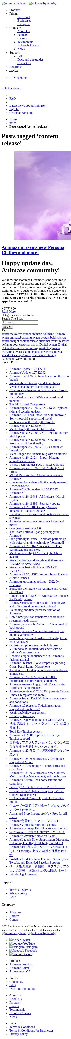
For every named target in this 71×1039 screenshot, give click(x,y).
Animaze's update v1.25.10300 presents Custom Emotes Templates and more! (39, 693)
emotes (19, 348)
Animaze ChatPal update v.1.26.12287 (33, 489)
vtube (43, 355)
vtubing (51, 355)
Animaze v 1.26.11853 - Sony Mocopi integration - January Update (33, 508)
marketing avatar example (18, 351)
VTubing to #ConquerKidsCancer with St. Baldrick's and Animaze (35, 650)
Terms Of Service (20, 889)
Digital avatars (48, 344)
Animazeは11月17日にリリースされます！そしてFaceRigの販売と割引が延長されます (38, 851)
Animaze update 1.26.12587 (27, 425)
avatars (45, 337)
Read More (9, 311)
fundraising (31, 348)
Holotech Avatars (28, 45)
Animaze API (17, 493)
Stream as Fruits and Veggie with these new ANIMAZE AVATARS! (36, 562)
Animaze (48, 334)
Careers (22, 38)
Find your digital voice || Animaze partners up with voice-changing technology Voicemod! (37, 540)
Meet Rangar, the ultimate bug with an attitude (38, 454)
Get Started (21, 77)
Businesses (24, 20)
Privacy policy (18, 893)
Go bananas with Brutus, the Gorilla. (32, 422)
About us (15, 912)
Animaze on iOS (19, 971)
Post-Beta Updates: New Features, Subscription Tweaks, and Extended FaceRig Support (39, 860)
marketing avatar (49, 348)
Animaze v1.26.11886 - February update (34, 503)
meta (37, 351)
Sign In (14, 109)
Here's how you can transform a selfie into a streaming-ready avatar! (36, 618)
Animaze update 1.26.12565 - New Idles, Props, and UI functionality (35, 441)
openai (58, 351)
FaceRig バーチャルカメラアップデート (37, 787)
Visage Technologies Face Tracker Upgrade (36, 464)
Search (7, 326)
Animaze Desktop (20, 964)
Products (14, 10)
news (12, 123)
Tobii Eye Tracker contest (25, 731)
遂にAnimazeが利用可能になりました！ (37, 832)
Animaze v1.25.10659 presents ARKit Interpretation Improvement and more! (33, 678)
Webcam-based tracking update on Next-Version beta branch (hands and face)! (34, 384)
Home (13, 119)
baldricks (56, 337)
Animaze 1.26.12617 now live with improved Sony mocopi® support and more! (37, 416)
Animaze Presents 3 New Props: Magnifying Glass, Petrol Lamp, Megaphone (37, 664)
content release (29, 341)
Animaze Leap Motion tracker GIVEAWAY (37, 719)
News (21, 49)
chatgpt (15, 341)
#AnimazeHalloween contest (27, 712)
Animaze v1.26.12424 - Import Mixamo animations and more (34, 459)
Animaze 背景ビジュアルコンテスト (34, 821)
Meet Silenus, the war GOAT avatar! (32, 429)
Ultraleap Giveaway (22, 716)
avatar (6, 334)
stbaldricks (9, 355)
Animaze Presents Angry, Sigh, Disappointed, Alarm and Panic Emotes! (37, 686)
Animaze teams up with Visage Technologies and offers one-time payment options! (37, 604)
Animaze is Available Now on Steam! (32, 836)
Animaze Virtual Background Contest (32, 824)
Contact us (24, 63)
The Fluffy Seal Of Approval (27, 404)
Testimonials (25, 41)
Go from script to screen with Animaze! (34, 645)
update (34, 355)
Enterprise (23, 24)
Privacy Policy (18, 1034)
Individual (23, 17)
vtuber (27, 334)
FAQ (20, 56)
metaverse (16, 334)
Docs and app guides (30, 59)
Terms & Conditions (22, 1027)
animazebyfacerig (21, 337)
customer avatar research (54, 341)
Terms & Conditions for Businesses (31, 1030)
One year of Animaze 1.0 (25, 528)
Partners (22, 34)
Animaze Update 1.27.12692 (27, 372)
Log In (13, 70)
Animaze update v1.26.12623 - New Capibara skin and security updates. (38, 409)
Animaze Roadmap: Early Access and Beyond (38, 828)
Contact (14, 919)
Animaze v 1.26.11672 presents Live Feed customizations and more (35, 547)
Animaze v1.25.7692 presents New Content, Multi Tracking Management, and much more (37, 774)
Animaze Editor (19, 968)
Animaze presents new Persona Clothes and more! (33, 250)
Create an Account (21, 112)
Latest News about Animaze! (27, 105)
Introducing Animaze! (23, 874)
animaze (37, 334)
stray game (23, 355)
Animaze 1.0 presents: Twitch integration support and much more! (35, 707)
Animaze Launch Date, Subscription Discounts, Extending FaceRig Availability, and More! (39, 841)
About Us (23, 31)
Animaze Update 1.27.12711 (27, 369)
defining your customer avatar (20, 344)
